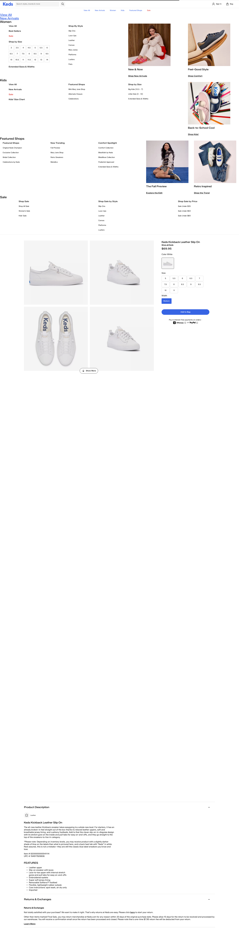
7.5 (23, 54)
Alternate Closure (75, 94)
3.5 (17, 48)
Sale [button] (148, 10)
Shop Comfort (195, 76)
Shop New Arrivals (137, 76)
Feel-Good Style (198, 69)
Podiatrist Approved (106, 162)
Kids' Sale (23, 216)
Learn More (29, 924)
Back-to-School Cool (201, 127)
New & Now (135, 69)
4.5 (29, 48)
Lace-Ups (72, 36)
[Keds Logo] (8, 4)
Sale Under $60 (184, 216)
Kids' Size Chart (17, 99)
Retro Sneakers (57, 157)
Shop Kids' (193, 134)
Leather (71, 40)
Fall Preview (55, 148)
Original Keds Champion (12, 148)
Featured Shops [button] (135, 10)
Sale (11, 36)
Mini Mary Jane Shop (76, 89)
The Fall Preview (156, 186)
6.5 (11, 54)
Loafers (71, 59)
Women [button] (113, 10)
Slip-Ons (71, 31)
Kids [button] (122, 10)
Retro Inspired (203, 186)
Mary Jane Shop (57, 153)
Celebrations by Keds (11, 162)
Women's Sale (24, 211)
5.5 (41, 48)
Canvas (71, 45)
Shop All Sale (24, 206)
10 (11, 60)
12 (35, 60)
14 (47, 60)
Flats (70, 64)
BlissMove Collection (106, 157)
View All (87, 10)
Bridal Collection (9, 157)
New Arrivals (100, 10)
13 (41, 60)
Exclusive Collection (11, 153)
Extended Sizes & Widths (21, 67)
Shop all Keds (167, 245)
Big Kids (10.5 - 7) (135, 89)
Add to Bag (185, 312)
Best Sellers (15, 31)
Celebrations (73, 99)
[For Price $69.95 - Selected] (168, 263)
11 (23, 60)
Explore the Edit (154, 193)
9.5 (47, 54)
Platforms (72, 55)
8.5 (35, 54)
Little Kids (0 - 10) (135, 94)
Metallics (54, 162)
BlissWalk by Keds (105, 153)
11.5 (29, 60)
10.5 (17, 60)
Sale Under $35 (184, 206)
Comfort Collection (105, 148)
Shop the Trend (202, 193)
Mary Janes (73, 50)
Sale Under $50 (184, 211)
